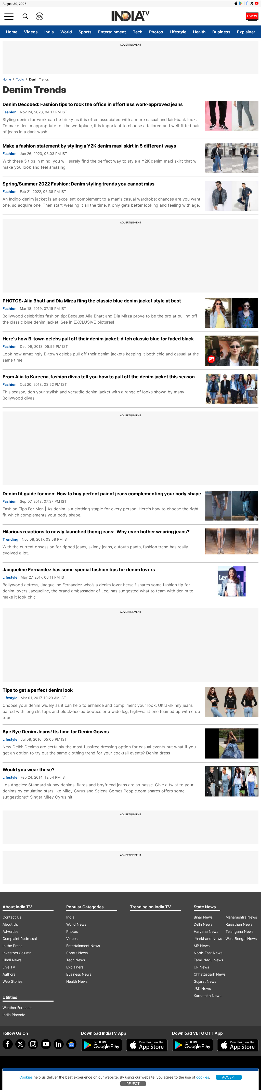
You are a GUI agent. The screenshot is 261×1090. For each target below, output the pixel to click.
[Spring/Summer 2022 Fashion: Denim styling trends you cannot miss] (231, 196)
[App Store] (146, 1045)
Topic (20, 79)
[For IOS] (237, 1045)
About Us (10, 924)
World (66, 31)
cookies (202, 1077)
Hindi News (12, 960)
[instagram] (33, 1044)
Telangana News (239, 931)
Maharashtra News (241, 917)
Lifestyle (178, 31)
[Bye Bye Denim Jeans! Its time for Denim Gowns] (231, 743)
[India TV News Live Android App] (101, 1045)
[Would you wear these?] (231, 781)
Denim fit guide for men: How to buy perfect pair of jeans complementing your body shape (102, 493)
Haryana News (206, 931)
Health (199, 31)
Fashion (10, 112)
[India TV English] (130, 16)
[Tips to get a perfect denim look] (231, 702)
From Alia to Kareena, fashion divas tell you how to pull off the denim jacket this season (99, 376)
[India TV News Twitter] (252, 3)
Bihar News (203, 917)
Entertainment (112, 31)
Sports (85, 31)
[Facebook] (8, 1044)
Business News (78, 974)
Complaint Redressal (20, 938)
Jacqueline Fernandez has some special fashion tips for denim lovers (79, 569)
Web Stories (12, 981)
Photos (156, 31)
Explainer (246, 31)
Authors (9, 974)
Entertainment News (83, 945)
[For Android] (192, 1045)
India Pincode (14, 1015)
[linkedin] (59, 1044)
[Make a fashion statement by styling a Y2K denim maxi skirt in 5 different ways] (231, 158)
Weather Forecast (17, 1007)
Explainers (74, 967)
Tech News (75, 960)
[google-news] (71, 1044)
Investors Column (17, 953)
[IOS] (236, 3)
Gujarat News (205, 981)
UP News (201, 967)
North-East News (208, 953)
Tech (137, 31)
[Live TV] (252, 16)
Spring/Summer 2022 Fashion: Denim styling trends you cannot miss (78, 184)
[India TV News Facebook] (247, 3)
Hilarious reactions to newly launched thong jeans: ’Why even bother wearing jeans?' (96, 531)
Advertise (10, 931)
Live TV (9, 967)
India (49, 31)
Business (221, 31)
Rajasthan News (239, 924)
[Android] (241, 3)
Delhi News (203, 924)
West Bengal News (241, 938)
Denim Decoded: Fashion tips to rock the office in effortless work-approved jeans (93, 104)
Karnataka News (207, 995)
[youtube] (46, 1044)
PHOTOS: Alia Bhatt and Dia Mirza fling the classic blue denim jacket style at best (92, 300)
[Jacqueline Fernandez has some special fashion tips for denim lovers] (231, 581)
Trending (10, 539)
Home (11, 31)
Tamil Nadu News (208, 960)
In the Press (12, 945)
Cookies (26, 1077)
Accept (229, 1077)
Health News (76, 981)
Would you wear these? (29, 769)
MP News (202, 945)
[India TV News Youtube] (256, 3)
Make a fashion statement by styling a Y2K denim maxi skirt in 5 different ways (89, 146)
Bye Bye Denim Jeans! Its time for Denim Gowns (56, 731)
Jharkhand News (208, 938)
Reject (133, 1083)
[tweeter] (20, 1044)
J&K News (202, 988)
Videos (31, 31)
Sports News (77, 953)
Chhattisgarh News (210, 974)
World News (76, 924)
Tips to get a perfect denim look (38, 690)
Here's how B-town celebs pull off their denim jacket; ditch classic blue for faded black (98, 338)
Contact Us (12, 917)
